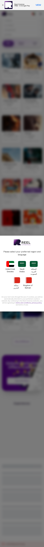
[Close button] (3, 5)
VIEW (38, 5)
